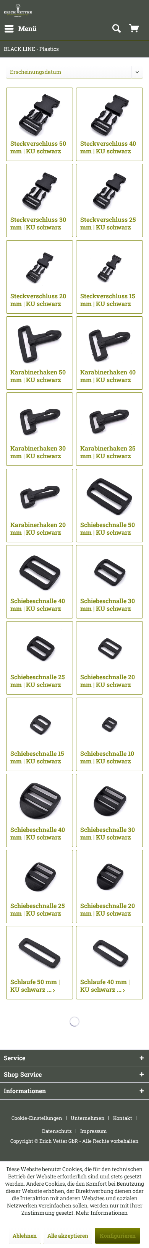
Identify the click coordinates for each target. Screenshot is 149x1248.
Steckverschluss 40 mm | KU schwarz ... (108, 147)
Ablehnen (25, 1235)
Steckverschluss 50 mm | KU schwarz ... (38, 147)
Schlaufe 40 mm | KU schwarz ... (105, 985)
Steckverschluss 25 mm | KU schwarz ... (108, 223)
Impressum (93, 1131)
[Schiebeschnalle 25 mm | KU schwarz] (39, 648)
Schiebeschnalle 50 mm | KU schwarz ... (107, 528)
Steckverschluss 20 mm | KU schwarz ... (38, 300)
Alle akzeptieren (67, 1235)
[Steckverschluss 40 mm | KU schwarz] (109, 115)
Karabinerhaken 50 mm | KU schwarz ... (38, 376)
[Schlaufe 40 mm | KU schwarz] (109, 953)
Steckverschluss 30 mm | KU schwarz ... (38, 223)
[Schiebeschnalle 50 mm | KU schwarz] (109, 496)
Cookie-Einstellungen (36, 1118)
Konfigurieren (118, 1235)
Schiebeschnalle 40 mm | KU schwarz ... (37, 604)
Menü (27, 28)
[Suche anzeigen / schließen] (116, 28)
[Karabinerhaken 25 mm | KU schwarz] (109, 420)
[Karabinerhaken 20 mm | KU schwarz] (39, 496)
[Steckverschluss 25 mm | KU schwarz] (109, 191)
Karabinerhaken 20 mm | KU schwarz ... (38, 528)
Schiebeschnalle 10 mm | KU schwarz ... (107, 757)
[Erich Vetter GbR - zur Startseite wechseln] (18, 10)
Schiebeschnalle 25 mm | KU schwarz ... (37, 680)
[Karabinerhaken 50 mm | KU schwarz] (39, 343)
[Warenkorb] (135, 28)
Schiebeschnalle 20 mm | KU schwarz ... (107, 680)
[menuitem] (20, 28)
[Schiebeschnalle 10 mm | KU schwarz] (109, 725)
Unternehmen (88, 1118)
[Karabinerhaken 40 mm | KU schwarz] (109, 343)
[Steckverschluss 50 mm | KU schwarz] (39, 115)
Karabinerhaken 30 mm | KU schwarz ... (38, 452)
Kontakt (122, 1118)
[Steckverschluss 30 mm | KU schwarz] (39, 191)
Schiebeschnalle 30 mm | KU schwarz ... (107, 604)
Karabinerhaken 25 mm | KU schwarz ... (108, 452)
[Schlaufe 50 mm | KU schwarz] (39, 953)
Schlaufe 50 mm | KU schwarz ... (35, 985)
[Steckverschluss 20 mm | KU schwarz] (39, 267)
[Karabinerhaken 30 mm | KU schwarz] (39, 420)
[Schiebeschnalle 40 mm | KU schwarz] (39, 572)
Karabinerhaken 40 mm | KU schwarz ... (108, 376)
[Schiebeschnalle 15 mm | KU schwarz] (39, 725)
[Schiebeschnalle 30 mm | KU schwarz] (109, 572)
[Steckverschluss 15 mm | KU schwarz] (109, 267)
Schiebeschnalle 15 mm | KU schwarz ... (37, 757)
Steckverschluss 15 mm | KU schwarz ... (107, 300)
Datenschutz (57, 1131)
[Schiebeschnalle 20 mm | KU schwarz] (109, 648)
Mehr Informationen (102, 1212)
